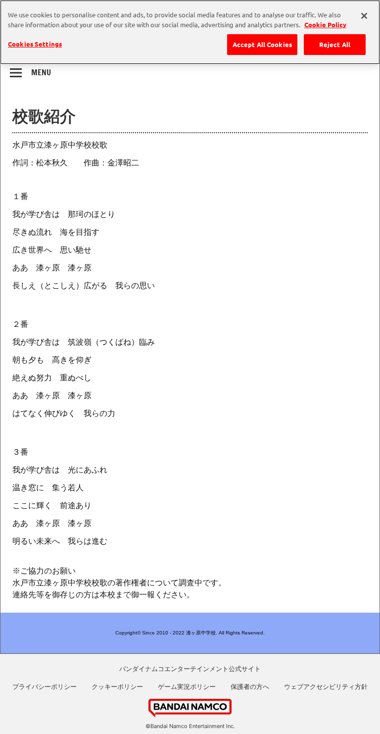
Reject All (334, 44)
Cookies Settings (35, 44)
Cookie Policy (325, 24)
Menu (41, 72)
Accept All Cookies (262, 44)
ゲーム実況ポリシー (187, 686)
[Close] (364, 16)
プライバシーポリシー (44, 686)
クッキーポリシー (117, 686)
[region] (190, 32)
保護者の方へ (250, 686)
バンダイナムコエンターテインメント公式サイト (190, 669)
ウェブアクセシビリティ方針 (326, 686)
